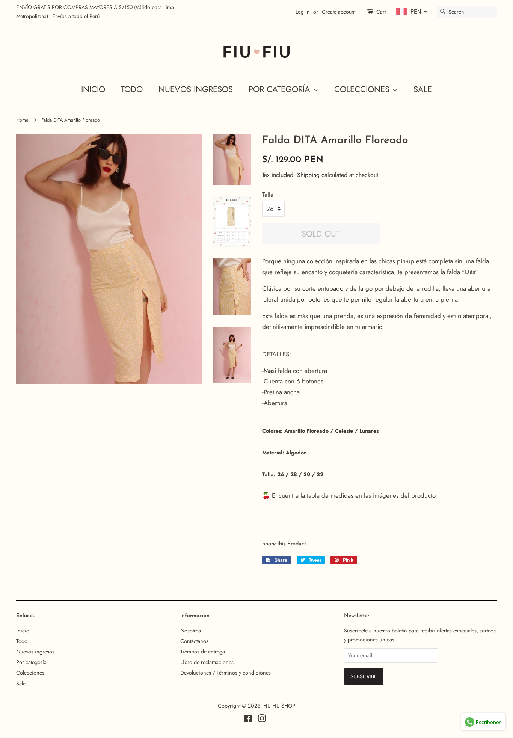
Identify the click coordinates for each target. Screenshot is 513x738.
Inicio (93, 89)
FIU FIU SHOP (279, 705)
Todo (132, 89)
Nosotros (190, 630)
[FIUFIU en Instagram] (262, 720)
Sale (422, 89)
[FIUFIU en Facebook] (247, 720)
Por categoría (281, 89)
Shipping (308, 175)
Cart (381, 11)
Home (22, 120)
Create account (338, 11)
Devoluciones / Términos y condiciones (225, 672)
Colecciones (363, 89)
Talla (267, 194)
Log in (302, 11)
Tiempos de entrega (202, 651)
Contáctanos (194, 641)
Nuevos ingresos (195, 89)
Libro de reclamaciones (207, 662)
